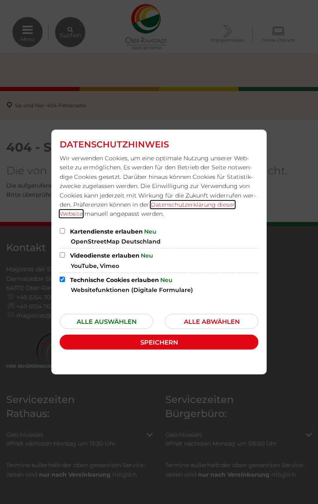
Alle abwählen (212, 322)
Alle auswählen (107, 322)
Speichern (159, 342)
